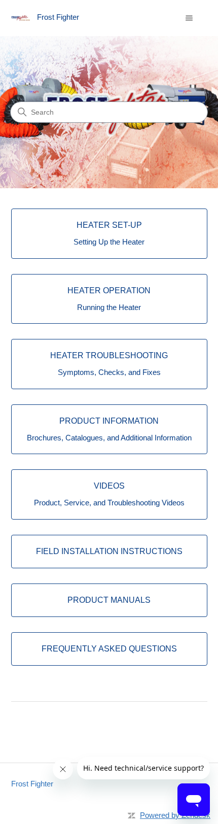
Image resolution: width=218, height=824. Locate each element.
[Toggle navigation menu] (189, 18)
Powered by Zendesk (175, 815)
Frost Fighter (32, 783)
